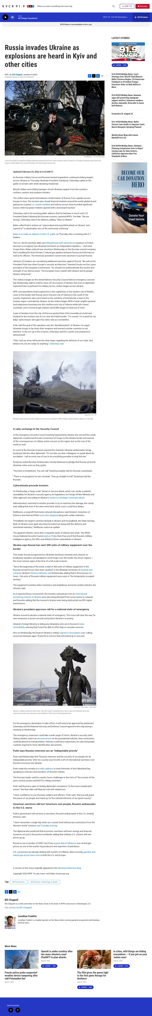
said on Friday (50, 536)
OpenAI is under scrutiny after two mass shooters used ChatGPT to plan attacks (57, 954)
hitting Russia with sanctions (59, 243)
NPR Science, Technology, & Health (44, 882)
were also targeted (49, 515)
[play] (5, 17)
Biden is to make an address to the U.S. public (34, 234)
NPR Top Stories (18, 882)
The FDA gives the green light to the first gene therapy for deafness (92, 975)
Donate (143, 6)
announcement (44, 738)
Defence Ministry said (41, 573)
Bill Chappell (17, 74)
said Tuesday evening (47, 825)
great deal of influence (65, 843)
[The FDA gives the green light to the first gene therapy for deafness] (94, 959)
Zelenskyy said (56, 343)
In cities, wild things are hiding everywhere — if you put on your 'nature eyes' (130, 954)
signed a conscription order (73, 633)
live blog (69, 868)
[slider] (16, 17)
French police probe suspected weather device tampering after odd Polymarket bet (21, 975)
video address (46, 768)
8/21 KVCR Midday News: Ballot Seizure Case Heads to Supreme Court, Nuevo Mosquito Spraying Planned (128, 124)
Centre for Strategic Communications (67, 497)
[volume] (12, 17)
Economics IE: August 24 (122, 113)
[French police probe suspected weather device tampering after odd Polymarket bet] (22, 959)
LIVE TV (128, 6)
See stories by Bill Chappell (18, 907)
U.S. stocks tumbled (40, 204)
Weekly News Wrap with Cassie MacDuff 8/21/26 (125, 136)
